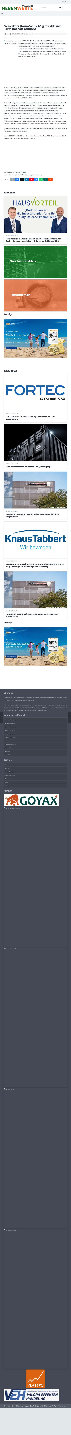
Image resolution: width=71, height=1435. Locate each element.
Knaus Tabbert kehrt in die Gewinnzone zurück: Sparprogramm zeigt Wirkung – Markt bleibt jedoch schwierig (35, 565)
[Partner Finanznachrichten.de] (35, 877)
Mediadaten (7, 778)
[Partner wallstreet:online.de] (35, 1017)
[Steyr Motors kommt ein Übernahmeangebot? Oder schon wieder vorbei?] (35, 589)
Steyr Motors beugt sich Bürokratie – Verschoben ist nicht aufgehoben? (32, 515)
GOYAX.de (23, 172)
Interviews (7, 751)
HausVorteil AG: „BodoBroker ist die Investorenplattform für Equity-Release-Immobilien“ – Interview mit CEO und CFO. (33, 240)
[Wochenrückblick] (35, 262)
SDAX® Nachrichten (10, 737)
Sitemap (7, 785)
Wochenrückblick (9, 748)
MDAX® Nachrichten (10, 723)
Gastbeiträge (8, 755)
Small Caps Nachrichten (10, 744)
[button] (2, 13)
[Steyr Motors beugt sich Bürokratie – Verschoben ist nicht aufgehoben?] (35, 490)
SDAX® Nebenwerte (10, 734)
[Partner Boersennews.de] (35, 1299)
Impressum (7, 768)
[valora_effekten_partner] (35, 1395)
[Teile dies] (17, 179)
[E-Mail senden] (12, 179)
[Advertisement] (35, 73)
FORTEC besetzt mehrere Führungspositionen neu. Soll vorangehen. (30, 417)
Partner (6, 782)
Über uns (7, 764)
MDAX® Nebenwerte (10, 720)
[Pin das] (31, 179)
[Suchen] (60, 7)
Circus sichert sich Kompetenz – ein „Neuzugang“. (29, 466)
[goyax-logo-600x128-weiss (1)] (35, 800)
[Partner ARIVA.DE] (35, 1158)
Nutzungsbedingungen (10, 771)
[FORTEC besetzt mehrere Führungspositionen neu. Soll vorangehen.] (35, 392)
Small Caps (7, 741)
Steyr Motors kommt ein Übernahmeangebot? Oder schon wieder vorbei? (32, 615)
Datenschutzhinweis (10, 775)
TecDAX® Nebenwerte (10, 727)
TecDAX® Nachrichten (10, 730)
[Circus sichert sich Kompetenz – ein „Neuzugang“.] (35, 442)
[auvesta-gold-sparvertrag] (35, 338)
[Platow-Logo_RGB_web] (35, 1379)
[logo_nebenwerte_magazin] (17, 7)
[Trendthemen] (35, 295)
